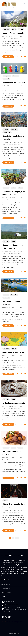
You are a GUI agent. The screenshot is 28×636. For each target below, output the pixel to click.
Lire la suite (8, 56)
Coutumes (6, 187)
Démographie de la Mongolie (13, 83)
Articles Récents (5, 584)
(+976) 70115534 (9, 601)
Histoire (20, 187)
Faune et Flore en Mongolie (13, 33)
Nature (14, 29)
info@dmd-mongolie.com (11, 604)
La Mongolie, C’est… (6, 588)
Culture (13, 187)
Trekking (21, 29)
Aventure (6, 294)
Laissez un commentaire (14, 38)
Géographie (6, 29)
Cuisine (13, 447)
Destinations (14, 294)
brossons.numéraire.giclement (14, 622)
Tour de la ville (7, 132)
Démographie (7, 76)
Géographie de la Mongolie (13, 352)
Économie (15, 76)
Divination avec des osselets (13, 403)
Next (17, 538)
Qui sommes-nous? (6, 592)
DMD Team (16, 85)
